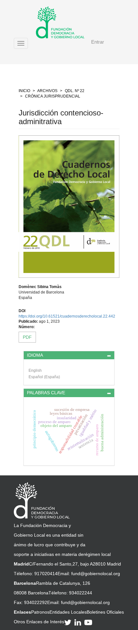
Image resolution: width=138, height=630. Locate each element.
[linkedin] (78, 622)
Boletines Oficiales (105, 612)
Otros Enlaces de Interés (39, 621)
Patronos (40, 612)
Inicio (24, 91)
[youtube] (89, 622)
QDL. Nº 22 (74, 91)
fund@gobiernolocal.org (95, 573)
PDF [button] (27, 337)
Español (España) (44, 377)
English (35, 370)
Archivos (47, 91)
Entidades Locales (68, 612)
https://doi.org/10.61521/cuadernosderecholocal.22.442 (67, 316)
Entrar (97, 42)
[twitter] (68, 622)
